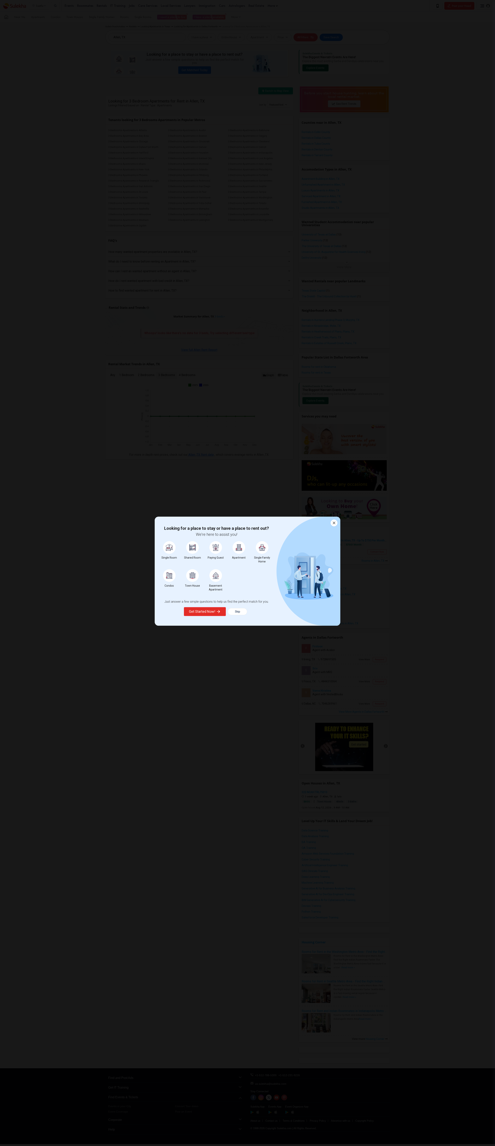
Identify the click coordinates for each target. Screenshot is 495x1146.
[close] (334, 523)
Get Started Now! (202, 611)
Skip (237, 611)
